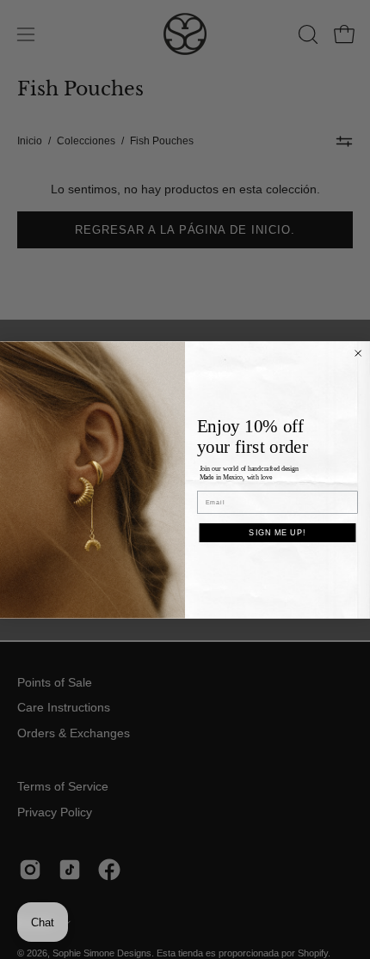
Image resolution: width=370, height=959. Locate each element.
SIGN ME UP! (277, 531)
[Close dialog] (358, 352)
